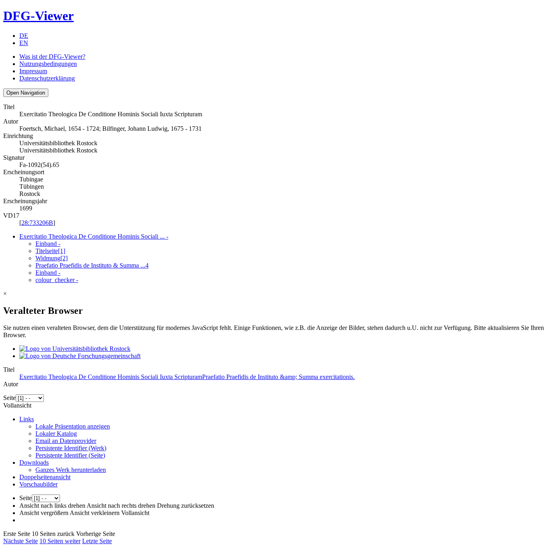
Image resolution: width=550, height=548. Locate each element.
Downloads (34, 462)
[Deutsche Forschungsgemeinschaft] (80, 355)
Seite (9, 397)
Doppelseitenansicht (44, 477)
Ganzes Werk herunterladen (70, 469)
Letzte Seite (97, 541)
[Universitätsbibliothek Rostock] (74, 348)
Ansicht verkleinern (95, 512)
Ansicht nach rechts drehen (121, 505)
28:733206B (37, 222)
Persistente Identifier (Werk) (70, 448)
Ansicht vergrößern (43, 512)
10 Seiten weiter (60, 541)
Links (26, 419)
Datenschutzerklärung (47, 78)
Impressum (33, 71)
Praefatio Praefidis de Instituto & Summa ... (92, 265)
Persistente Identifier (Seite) (70, 455)
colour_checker (56, 279)
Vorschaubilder (38, 484)
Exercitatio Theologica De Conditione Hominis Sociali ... (93, 236)
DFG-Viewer (38, 15)
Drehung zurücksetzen (185, 505)
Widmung (51, 258)
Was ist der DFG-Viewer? (52, 56)
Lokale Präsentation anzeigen (72, 426)
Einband (47, 243)
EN (23, 42)
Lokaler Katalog (56, 433)
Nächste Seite (20, 541)
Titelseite (50, 250)
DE (23, 35)
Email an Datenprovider (65, 440)
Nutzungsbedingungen (48, 63)
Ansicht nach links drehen (52, 505)
